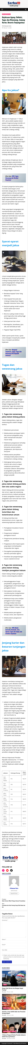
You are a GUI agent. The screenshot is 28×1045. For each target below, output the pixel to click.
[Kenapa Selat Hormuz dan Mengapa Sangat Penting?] (14, 978)
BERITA (3, 14)
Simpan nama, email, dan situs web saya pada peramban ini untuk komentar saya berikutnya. (13, 956)
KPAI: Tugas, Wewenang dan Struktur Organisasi (12, 178)
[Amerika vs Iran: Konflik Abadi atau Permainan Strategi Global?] (14, 1002)
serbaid (4, 991)
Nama (4, 939)
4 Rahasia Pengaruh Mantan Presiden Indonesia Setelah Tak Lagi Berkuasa (14, 1035)
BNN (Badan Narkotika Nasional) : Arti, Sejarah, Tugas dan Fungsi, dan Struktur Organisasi (13, 630)
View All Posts (14, 893)
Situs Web (4, 950)
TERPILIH (8, 14)
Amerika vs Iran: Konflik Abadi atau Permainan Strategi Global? (13, 1012)
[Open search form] (25, 9)
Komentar (5, 920)
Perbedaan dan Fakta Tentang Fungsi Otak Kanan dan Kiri (13, 905)
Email (4, 944)
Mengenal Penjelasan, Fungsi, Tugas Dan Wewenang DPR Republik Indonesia (13, 352)
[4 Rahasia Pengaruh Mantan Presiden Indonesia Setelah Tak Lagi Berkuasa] (14, 1025)
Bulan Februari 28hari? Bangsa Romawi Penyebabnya (13, 900)
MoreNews (16, 1043)
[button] (2, 9)
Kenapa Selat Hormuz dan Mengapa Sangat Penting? (12, 989)
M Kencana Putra (7, 26)
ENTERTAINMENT (7, 1031)
